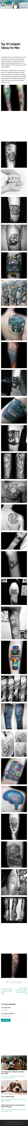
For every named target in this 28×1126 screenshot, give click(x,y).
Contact (6, 1124)
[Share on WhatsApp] (7, 982)
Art (1, 41)
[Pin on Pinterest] (18, 982)
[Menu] (26, 4)
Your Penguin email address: (8, 1013)
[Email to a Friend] (15, 982)
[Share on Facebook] (10, 982)
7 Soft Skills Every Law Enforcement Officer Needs (7, 991)
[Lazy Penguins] (11, 4)
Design (4, 41)
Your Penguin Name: (6, 1007)
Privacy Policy (20, 1124)
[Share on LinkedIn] (21, 982)
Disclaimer (12, 1124)
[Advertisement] (14, 23)
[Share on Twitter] (12, 982)
